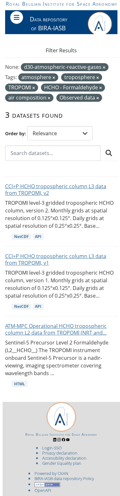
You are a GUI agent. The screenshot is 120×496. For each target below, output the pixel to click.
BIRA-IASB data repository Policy (64, 478)
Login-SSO (52, 448)
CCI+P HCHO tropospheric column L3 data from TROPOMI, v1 (55, 259)
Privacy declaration (59, 453)
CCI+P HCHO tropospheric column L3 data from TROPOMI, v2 (55, 189)
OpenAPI (43, 490)
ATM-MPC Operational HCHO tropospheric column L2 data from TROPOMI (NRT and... (56, 329)
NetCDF (21, 236)
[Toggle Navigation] (16, 17)
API (38, 236)
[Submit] (108, 153)
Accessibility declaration (64, 458)
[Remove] (104, 67)
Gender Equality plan (61, 463)
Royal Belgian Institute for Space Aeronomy (61, 3)
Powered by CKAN (51, 473)
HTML (19, 384)
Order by (15, 133)
